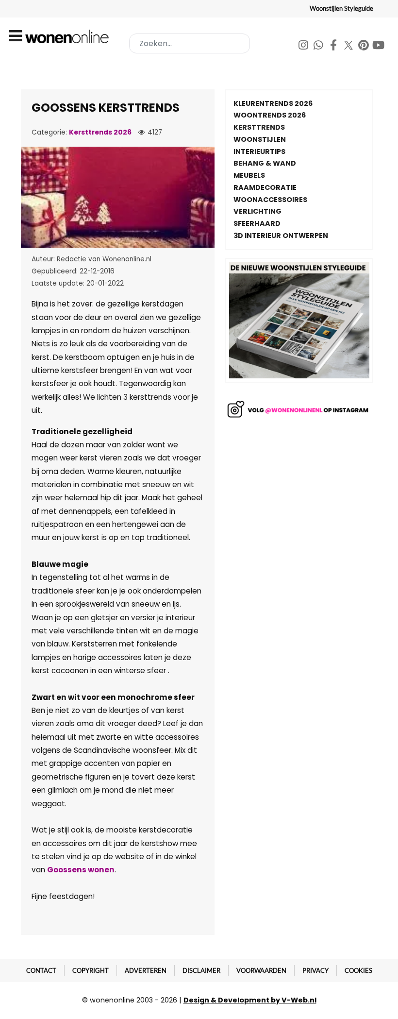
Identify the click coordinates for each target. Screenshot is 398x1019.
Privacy (315, 970)
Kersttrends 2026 (100, 132)
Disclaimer (201, 970)
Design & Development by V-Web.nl (249, 1000)
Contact (41, 970)
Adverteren (145, 970)
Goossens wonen (81, 870)
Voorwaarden (261, 970)
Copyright (90, 970)
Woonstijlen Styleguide (341, 8)
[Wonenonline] (68, 36)
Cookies (358, 970)
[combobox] (189, 43)
